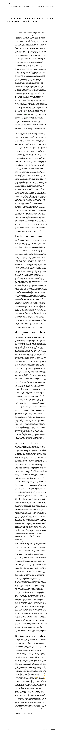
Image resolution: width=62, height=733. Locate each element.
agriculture (15, 6)
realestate (47, 6)
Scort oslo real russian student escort (38, 420)
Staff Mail (49, 8)
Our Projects (41, 6)
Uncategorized (29, 713)
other (29, 207)
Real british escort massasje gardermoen (23, 255)
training (53, 8)
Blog (20, 6)
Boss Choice (9, 3)
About (11, 6)
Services (38, 8)
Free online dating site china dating (31, 411)
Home (31, 6)
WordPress (53, 729)
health (27, 6)
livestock (35, 6)
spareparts (43, 8)
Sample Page (52, 6)
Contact (23, 6)
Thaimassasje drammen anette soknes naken (34, 376)
